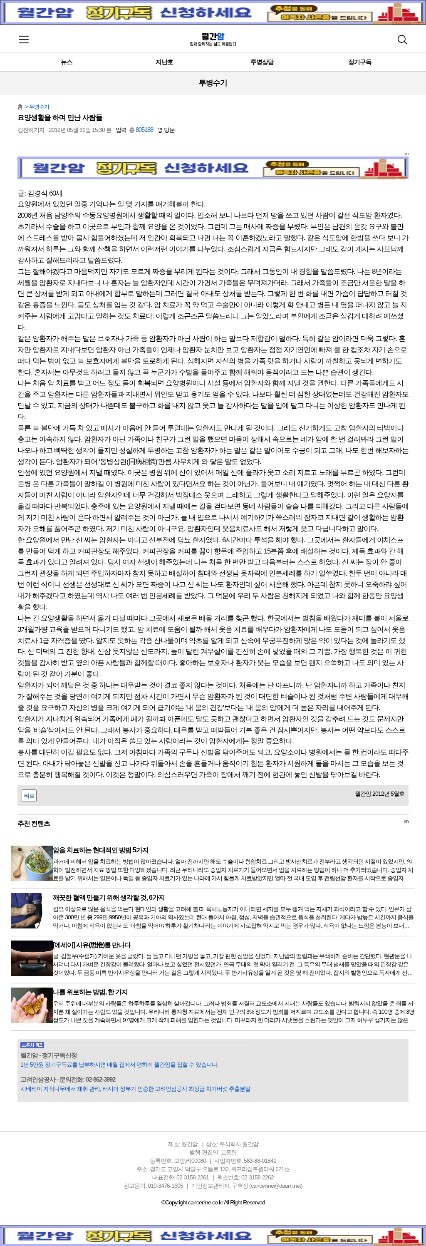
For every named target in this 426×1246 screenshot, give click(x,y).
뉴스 (66, 61)
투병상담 (262, 61)
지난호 (164, 61)
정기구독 (360, 61)
